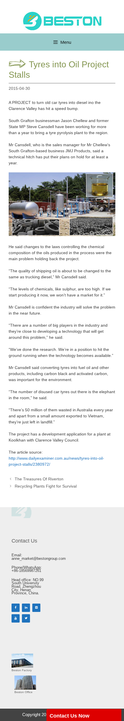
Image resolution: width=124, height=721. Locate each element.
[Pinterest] (36, 608)
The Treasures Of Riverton (39, 479)
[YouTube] (16, 618)
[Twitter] (26, 618)
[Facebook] (16, 608)
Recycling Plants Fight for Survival (46, 486)
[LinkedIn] (26, 608)
